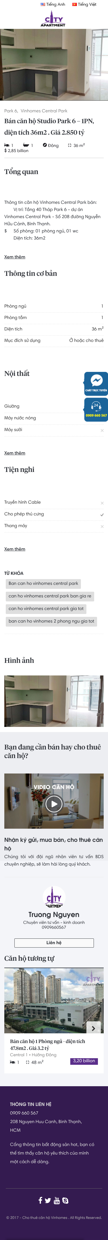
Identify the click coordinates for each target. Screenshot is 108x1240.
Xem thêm (14, 257)
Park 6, (11, 111)
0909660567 (54, 928)
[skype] (66, 1200)
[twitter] (49, 1200)
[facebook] (41, 1200)
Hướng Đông (44, 1055)
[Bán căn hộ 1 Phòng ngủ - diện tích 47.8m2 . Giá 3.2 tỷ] (54, 1000)
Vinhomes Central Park (44, 111)
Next (93, 1028)
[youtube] (57, 1200)
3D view (54, 97)
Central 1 (19, 1055)
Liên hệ (53, 943)
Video (70, 97)
